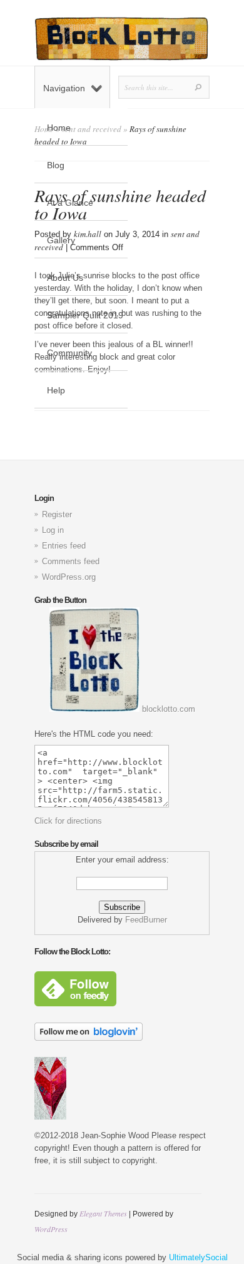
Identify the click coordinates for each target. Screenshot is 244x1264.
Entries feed (64, 545)
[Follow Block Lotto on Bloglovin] (88, 1038)
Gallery (61, 240)
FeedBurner (146, 919)
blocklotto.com (167, 709)
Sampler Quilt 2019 (85, 315)
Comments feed (70, 561)
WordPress (51, 1229)
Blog (55, 165)
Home (59, 128)
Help (56, 390)
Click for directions (68, 821)
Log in (53, 530)
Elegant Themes (103, 1213)
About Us (65, 278)
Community (69, 353)
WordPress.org (69, 577)
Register (57, 514)
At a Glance (70, 203)
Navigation (64, 88)
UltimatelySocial (198, 1257)
